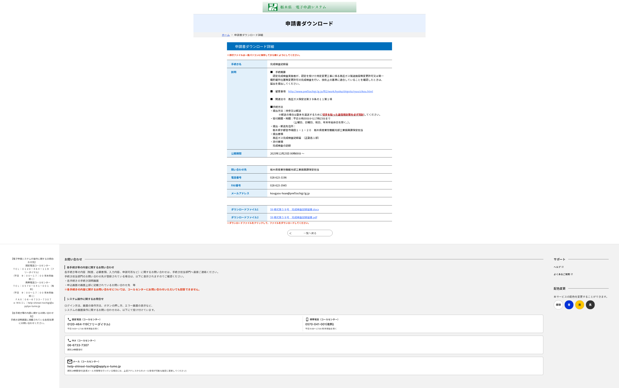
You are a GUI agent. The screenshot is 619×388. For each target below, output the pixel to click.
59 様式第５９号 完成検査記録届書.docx (294, 209)
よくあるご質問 (562, 274)
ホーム (226, 35)
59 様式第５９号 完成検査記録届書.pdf (293, 217)
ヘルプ (557, 267)
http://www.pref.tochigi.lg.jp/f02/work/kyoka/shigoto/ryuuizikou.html (330, 91)
